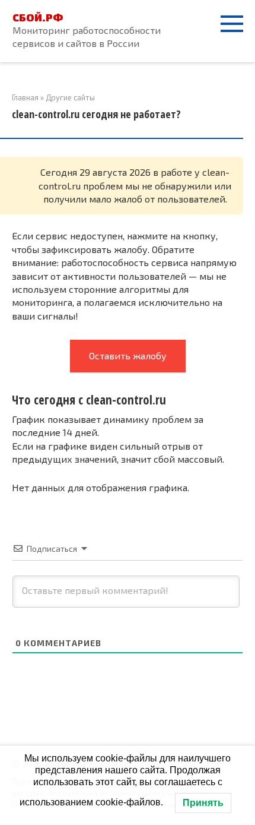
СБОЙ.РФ (37, 17)
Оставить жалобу (128, 355)
